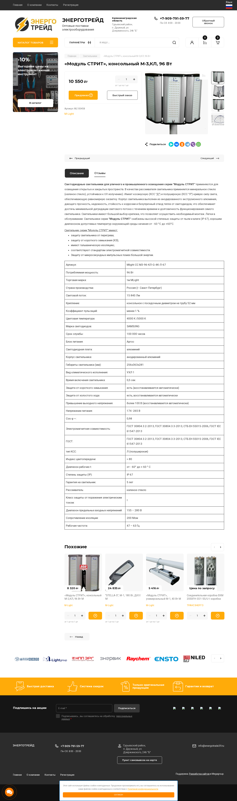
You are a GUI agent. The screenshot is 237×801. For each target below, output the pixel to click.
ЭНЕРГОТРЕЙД (83, 20)
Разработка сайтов (199, 774)
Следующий (207, 158)
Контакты (52, 4)
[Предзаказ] (95, 616)
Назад (79, 636)
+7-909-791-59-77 (174, 18)
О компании (34, 4)
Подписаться (126, 708)
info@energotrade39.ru (211, 745)
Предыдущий (82, 158)
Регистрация (70, 4)
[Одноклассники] (182, 144)
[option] (176, 102)
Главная (17, 4)
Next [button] (220, 547)
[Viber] (193, 144)
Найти (174, 42)
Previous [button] (214, 547)
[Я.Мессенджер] (171, 144)
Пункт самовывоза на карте (139, 760)
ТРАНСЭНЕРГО (195, 605)
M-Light (69, 113)
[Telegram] (187, 144)
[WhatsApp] (198, 144)
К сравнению (204, 75)
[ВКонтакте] (176, 144)
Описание (77, 173)
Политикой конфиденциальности (143, 789)
